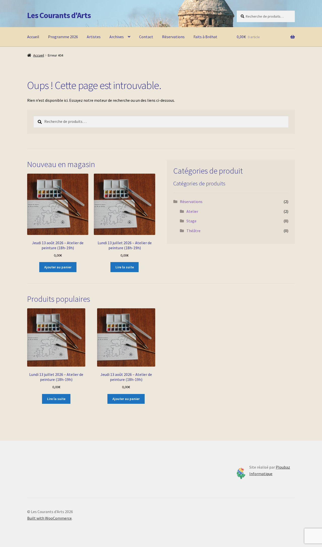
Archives (116, 36)
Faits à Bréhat (205, 36)
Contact (146, 36)
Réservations (173, 36)
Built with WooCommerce (49, 518)
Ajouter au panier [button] (57, 267)
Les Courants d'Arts (59, 15)
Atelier (192, 211)
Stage (191, 220)
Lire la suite (124, 267)
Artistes (94, 36)
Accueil (33, 36)
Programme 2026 (63, 36)
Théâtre (193, 230)
